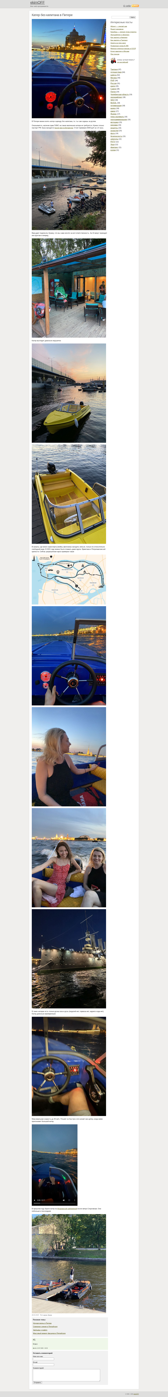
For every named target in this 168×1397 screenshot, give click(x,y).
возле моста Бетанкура (64, 128)
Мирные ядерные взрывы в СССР (123, 48)
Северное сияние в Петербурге (45, 1327)
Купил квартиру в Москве (120, 51)
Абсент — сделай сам (119, 26)
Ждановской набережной (67, 1209)
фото (113, 133)
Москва (114, 78)
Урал (113, 144)
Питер (50, 1315)
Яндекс (114, 114)
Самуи (113, 89)
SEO (112, 100)
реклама (114, 125)
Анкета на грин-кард (118, 43)
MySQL (114, 103)
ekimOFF (37, 2)
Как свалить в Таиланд (119, 40)
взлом (113, 150)
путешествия (116, 72)
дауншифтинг (116, 97)
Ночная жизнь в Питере (42, 1323)
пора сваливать (117, 117)
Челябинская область (120, 94)
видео (113, 108)
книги (113, 86)
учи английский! (122, 62)
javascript (114, 131)
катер (45, 1315)
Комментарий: (38, 1368)
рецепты (114, 128)
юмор (113, 111)
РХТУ (113, 142)
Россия (114, 83)
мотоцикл (115, 122)
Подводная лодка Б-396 (119, 46)
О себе (127, 6)
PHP (112, 80)
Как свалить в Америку (119, 37)
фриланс (114, 147)
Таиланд (114, 69)
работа (113, 75)
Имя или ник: (38, 1356)
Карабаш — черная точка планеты (123, 32)
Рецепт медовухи (117, 29)
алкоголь (114, 139)
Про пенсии (115, 54)
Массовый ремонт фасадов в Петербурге (49, 1333)
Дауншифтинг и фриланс (120, 35)
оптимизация (116, 106)
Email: (35, 1362)
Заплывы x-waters (40, 1330)
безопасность (116, 136)
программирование (119, 120)
